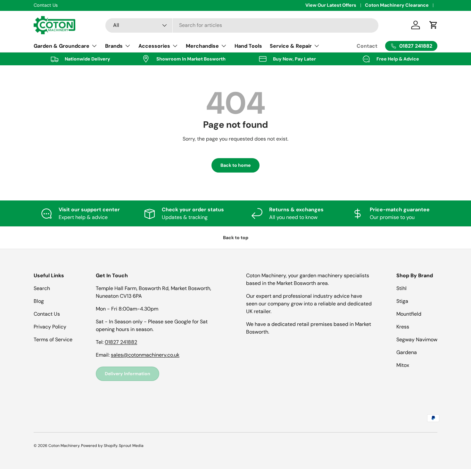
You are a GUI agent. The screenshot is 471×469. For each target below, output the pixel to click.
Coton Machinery (63, 445)
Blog (39, 301)
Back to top (235, 237)
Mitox (402, 365)
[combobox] (242, 25)
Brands (114, 46)
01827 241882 (121, 342)
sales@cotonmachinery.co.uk (145, 355)
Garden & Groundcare (61, 46)
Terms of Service (53, 339)
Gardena (406, 352)
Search (42, 288)
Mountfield (408, 314)
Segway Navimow (416, 339)
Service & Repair (291, 46)
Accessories (154, 46)
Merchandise (202, 46)
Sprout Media (131, 445)
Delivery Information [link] (127, 373)
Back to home (235, 165)
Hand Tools (248, 46)
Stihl (401, 288)
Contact (367, 46)
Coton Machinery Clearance (397, 5)
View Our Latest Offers (330, 5)
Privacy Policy (50, 326)
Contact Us (47, 314)
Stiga (402, 301)
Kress (402, 326)
